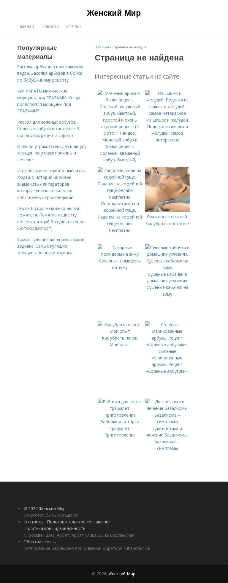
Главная (25, 26)
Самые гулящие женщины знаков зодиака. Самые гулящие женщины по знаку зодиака (50, 246)
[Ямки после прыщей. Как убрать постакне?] (167, 210)
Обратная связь (39, 541)
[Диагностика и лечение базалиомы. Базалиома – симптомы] (167, 421)
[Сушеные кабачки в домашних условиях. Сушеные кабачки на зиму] (167, 267)
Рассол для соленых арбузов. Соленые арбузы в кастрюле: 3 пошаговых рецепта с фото (48, 128)
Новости (50, 26)
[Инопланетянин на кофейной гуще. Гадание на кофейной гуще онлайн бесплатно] (120, 197)
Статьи (73, 26)
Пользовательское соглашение (79, 522)
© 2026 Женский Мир (44, 508)
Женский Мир (114, 12)
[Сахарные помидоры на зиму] (120, 254)
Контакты (33, 522)
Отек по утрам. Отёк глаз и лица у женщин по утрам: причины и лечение (51, 153)
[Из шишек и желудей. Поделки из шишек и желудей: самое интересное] (167, 113)
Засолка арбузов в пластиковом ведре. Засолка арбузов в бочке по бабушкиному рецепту (50, 73)
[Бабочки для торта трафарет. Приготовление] (120, 415)
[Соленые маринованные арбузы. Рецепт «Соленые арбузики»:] (167, 344)
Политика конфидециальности (54, 528)
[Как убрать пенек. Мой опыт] (120, 331)
